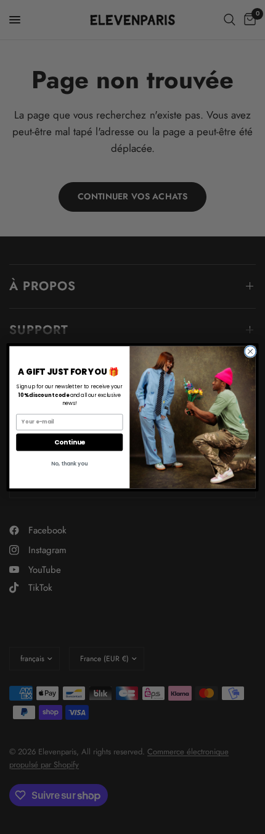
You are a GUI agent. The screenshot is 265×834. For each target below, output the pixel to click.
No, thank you (69, 463)
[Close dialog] (250, 351)
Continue (69, 441)
